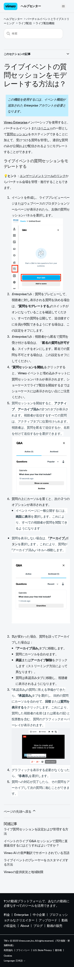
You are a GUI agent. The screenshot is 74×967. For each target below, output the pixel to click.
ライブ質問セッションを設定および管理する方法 (36, 831)
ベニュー (46, 128)
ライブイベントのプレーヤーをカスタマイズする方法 (36, 862)
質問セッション (17, 134)
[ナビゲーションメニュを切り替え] (63, 6)
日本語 (19, 961)
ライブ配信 (25, 23)
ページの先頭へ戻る (18, 811)
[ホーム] (11, 6)
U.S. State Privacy (42, 950)
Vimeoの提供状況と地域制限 (23, 872)
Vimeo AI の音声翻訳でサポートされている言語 (36, 853)
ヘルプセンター (31, 6)
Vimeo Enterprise (15, 122)
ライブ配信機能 (45, 23)
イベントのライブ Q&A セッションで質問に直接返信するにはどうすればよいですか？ (35, 843)
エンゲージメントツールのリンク (43, 176)
